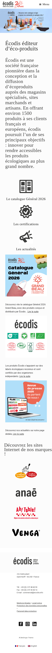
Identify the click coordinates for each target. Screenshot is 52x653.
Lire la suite (24, 376)
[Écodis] (13, 4)
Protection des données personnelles (32, 605)
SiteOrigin (24, 638)
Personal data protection (27, 611)
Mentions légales (24, 603)
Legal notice (37, 603)
